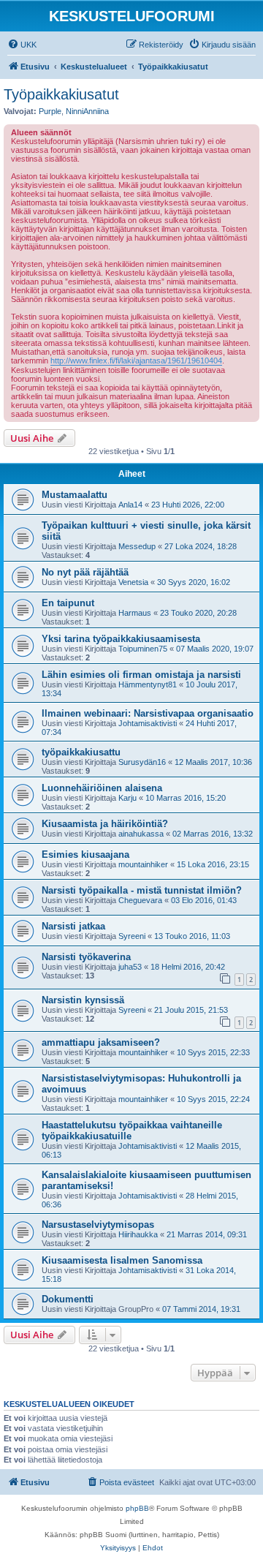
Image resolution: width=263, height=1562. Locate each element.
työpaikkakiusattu (81, 752)
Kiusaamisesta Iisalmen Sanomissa (122, 1260)
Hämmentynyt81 (147, 684)
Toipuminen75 (142, 648)
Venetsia (133, 582)
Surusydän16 (142, 762)
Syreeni (131, 936)
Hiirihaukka (138, 1234)
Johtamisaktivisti (147, 723)
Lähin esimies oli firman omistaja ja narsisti (141, 674)
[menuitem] (22, 44)
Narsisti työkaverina (86, 956)
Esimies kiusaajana (85, 854)
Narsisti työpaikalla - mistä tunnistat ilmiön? (142, 890)
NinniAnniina (87, 111)
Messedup (137, 546)
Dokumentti (68, 1299)
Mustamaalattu (74, 494)
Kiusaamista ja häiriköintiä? (105, 823)
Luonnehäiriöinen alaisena (102, 787)
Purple (50, 111)
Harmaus (134, 612)
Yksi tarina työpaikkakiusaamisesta (121, 638)
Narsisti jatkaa (73, 926)
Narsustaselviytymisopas (98, 1224)
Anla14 (130, 504)
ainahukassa (141, 833)
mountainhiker (143, 864)
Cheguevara (140, 900)
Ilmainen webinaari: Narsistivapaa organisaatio (148, 713)
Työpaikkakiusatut (61, 94)
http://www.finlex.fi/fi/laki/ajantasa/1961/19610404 (136, 360)
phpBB (137, 1508)
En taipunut (68, 602)
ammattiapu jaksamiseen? (101, 1042)
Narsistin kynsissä (83, 1000)
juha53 (130, 966)
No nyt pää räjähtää (85, 572)
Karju (127, 797)
